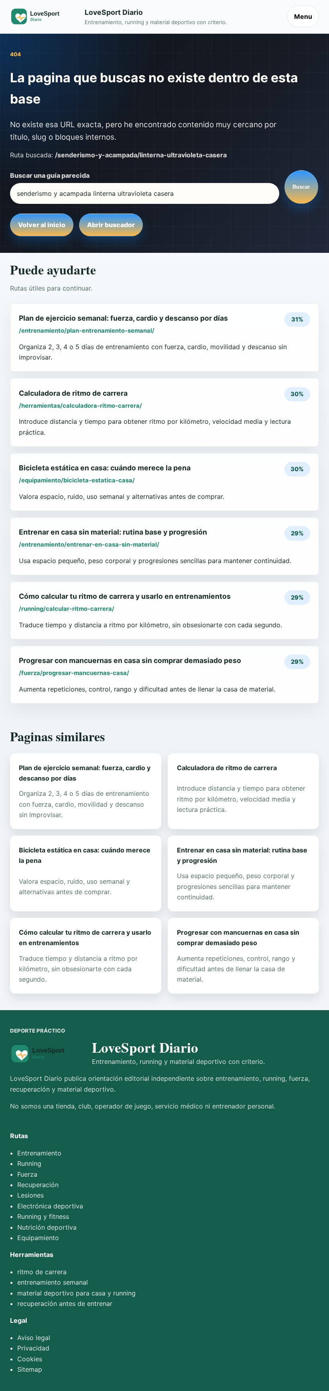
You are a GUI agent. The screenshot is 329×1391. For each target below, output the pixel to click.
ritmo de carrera (42, 1272)
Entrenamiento (39, 1153)
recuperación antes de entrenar (64, 1303)
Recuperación (38, 1185)
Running (29, 1163)
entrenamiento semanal (52, 1282)
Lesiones (30, 1195)
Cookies (29, 1359)
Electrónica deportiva (50, 1206)
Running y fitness (43, 1216)
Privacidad (33, 1348)
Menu (303, 16)
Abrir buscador (111, 225)
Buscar (301, 187)
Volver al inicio (41, 225)
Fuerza (27, 1174)
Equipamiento (38, 1238)
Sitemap (29, 1369)
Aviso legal (33, 1338)
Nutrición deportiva (47, 1227)
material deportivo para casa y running (76, 1293)
